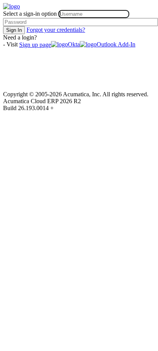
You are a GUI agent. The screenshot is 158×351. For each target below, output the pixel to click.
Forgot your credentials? (55, 29)
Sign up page (35, 44)
